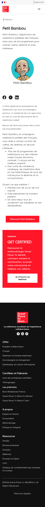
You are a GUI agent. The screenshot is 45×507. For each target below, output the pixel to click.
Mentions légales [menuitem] (22, 494)
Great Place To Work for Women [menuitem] (17, 396)
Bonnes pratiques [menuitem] (10, 445)
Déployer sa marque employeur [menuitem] (17, 356)
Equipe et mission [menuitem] (10, 414)
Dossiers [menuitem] (6, 450)
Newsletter (39, 2)
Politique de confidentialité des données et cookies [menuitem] (21, 469)
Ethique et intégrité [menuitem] (11, 428)
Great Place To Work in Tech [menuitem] (15, 401)
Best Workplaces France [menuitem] (13, 392)
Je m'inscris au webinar (22, 278)
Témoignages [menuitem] (8, 383)
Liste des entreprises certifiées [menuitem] (16, 378)
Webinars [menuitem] (6, 454)
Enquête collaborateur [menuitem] (13, 347)
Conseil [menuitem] (5, 351)
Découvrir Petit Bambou (22, 219)
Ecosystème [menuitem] (8, 419)
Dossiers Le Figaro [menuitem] (10, 459)
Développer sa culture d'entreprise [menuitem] (18, 365)
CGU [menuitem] (4, 463)
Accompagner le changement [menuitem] (16, 360)
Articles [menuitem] (5, 441)
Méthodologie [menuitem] (9, 423)
